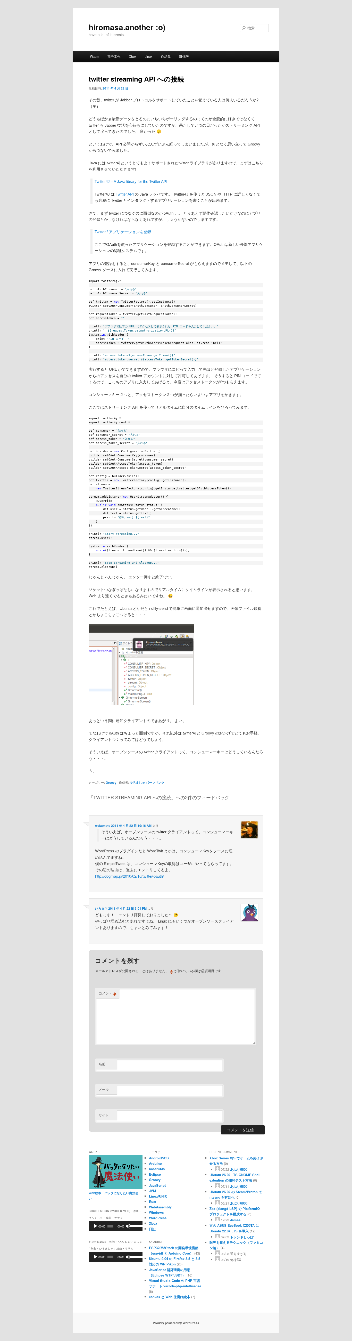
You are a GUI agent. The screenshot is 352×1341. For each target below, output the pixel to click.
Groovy (111, 782)
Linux (149, 56)
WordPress (157, 1217)
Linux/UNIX (158, 1196)
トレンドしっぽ (242, 1236)
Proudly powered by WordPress (176, 1323)
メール (104, 1089)
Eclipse (155, 1174)
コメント (107, 993)
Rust (152, 1201)
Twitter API (125, 194)
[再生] (95, 1226)
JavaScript (157, 1185)
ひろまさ (101, 908)
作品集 (166, 56)
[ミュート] (128, 1226)
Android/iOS (159, 1158)
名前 (102, 1063)
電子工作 (114, 56)
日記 (152, 1228)
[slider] (135, 1225)
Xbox (133, 56)
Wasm (94, 56)
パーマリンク (155, 782)
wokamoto (102, 825)
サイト (104, 1114)
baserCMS (157, 1168)
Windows (156, 1212)
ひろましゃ (137, 782)
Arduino (155, 1163)
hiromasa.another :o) (127, 27)
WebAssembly (160, 1207)
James (235, 1219)
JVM (152, 1190)
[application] (116, 1226)
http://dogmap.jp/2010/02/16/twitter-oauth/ (129, 876)
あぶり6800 (238, 1169)
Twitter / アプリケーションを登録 (123, 232)
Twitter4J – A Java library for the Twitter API (131, 181)
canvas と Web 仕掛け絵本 (169, 1296)
